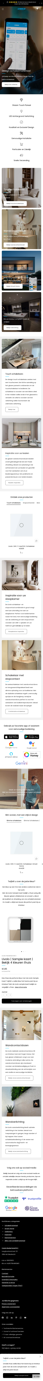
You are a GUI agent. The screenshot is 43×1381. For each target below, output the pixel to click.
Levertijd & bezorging (9, 1279)
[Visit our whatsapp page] (20, 1317)
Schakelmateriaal (11, 1225)
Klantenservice (10, 1238)
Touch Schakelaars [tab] (14, 503)
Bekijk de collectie (11, 84)
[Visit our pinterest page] (16, 1317)
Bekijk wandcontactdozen (16, 245)
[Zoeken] (40, 9)
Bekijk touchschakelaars (15, 203)
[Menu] (3, 9)
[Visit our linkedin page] (12, 1317)
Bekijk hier (11, 409)
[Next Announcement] (39, 3)
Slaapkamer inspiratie (16, 631)
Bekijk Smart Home (13, 286)
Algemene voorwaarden (11, 1307)
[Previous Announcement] (3, 3)
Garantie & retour (8, 1282)
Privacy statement (9, 1304)
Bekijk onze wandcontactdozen (19, 1078)
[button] (21, 951)
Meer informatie (21, 987)
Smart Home (9, 1228)
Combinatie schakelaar (16, 711)
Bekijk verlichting (12, 327)
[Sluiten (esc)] (40, 1356)
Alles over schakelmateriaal (15, 1241)
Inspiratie (8, 1235)
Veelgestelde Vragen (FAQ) (12, 1285)
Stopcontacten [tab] (28, 503)
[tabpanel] (21, 531)
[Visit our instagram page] (7, 1317)
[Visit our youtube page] (25, 1317)
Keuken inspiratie (14, 483)
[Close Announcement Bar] (41, 3)
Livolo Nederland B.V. (9, 956)
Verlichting (8, 1231)
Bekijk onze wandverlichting (18, 1151)
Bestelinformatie (8, 1276)
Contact (5, 1273)
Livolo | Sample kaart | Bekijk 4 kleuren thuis (17, 961)
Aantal (4, 992)
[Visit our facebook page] (2, 1317)
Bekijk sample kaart (21, 1375)
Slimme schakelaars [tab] (14, 820)
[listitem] (21, 3)
